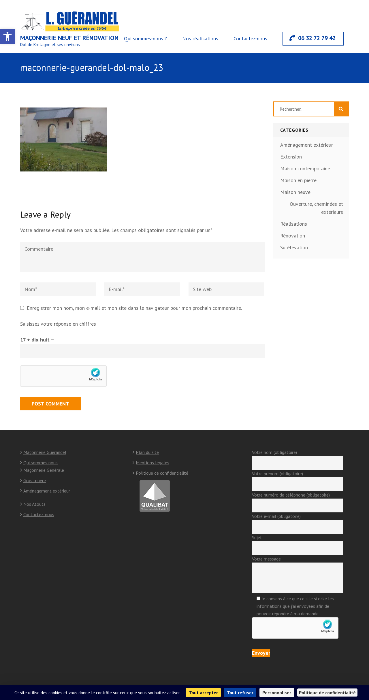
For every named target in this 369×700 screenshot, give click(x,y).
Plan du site (147, 452)
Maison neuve (295, 192)
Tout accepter (203, 692)
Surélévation (294, 247)
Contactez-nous (250, 38)
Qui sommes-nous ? (145, 38)
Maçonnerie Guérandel (44, 452)
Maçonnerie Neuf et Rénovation (69, 38)
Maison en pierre (298, 180)
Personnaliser (276, 692)
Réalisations (293, 223)
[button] (7, 36)
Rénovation (292, 235)
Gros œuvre (34, 480)
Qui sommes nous (40, 462)
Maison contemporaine (305, 168)
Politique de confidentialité (162, 473)
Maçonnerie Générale (43, 470)
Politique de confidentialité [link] (327, 692)
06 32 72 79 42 (317, 38)
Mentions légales (152, 462)
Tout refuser (240, 692)
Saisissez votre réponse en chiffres (58, 323)
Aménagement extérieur (306, 144)
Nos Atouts (34, 504)
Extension (291, 156)
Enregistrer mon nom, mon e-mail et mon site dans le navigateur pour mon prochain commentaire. (134, 308)
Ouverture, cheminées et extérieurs (316, 208)
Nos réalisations (200, 38)
